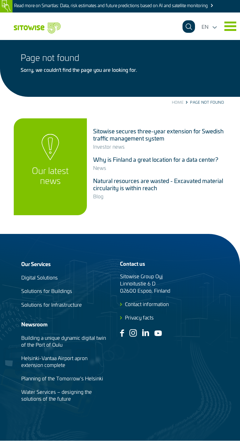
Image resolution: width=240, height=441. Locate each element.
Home (177, 102)
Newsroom (34, 324)
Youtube (158, 333)
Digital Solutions (39, 277)
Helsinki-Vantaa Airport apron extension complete (54, 361)
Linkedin (145, 332)
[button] (230, 26)
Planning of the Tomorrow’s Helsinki (62, 378)
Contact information (147, 303)
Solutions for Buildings (46, 290)
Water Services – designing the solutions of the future (56, 395)
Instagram (133, 333)
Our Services (36, 263)
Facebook (122, 333)
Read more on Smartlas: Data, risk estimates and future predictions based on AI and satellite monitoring (111, 5)
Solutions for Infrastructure (51, 304)
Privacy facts (139, 317)
